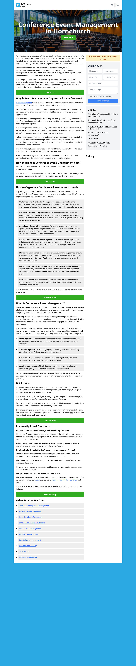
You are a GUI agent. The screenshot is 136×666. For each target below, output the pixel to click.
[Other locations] (112, 5)
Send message (103, 101)
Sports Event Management (30, 540)
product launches (70, 480)
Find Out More (50, 297)
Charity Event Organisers (29, 534)
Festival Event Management (30, 528)
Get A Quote (50, 181)
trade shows (57, 480)
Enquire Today (50, 494)
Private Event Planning (28, 557)
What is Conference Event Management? (98, 133)
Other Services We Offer (97, 146)
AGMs (37, 480)
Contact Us (50, 92)
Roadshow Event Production (30, 517)
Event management (24, 102)
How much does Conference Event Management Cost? (101, 121)
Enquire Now (50, 420)
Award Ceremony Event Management (34, 505)
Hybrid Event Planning (28, 546)
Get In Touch (68, 38)
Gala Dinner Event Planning (30, 511)
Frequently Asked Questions (99, 142)
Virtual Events (24, 551)
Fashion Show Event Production (32, 523)
